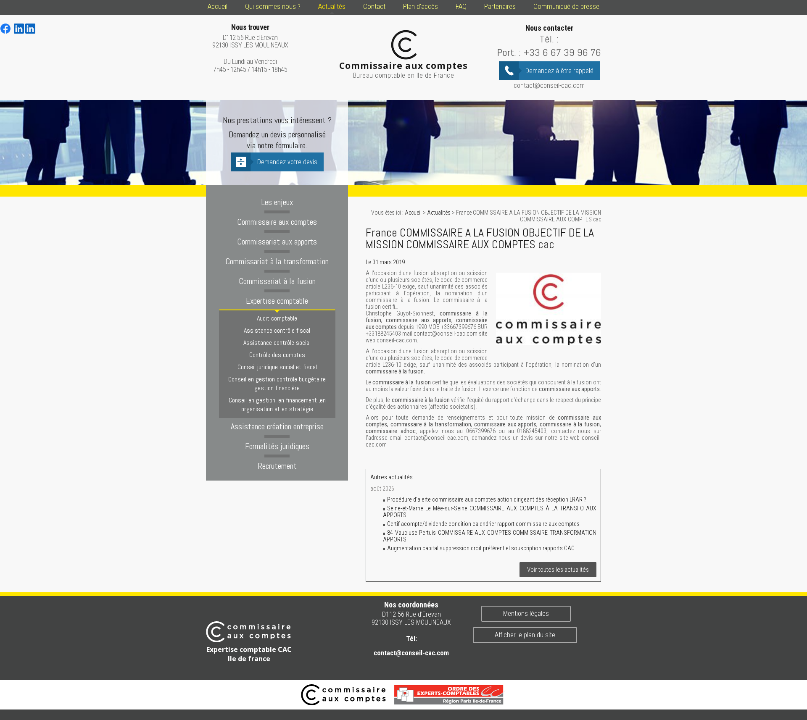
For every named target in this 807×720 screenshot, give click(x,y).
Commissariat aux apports (277, 241)
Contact (374, 6)
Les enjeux (277, 202)
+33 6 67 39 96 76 (562, 52)
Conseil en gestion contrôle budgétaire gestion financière (277, 383)
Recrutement (277, 465)
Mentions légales (526, 614)
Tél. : (549, 38)
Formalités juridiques (277, 446)
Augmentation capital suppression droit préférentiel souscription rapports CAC (481, 548)
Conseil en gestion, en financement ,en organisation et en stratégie (277, 404)
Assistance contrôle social (277, 342)
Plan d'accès (420, 6)
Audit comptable (277, 318)
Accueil (217, 6)
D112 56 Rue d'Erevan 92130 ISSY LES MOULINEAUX (250, 36)
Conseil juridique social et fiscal (277, 367)
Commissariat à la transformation (277, 261)
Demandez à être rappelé (559, 71)
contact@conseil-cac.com (549, 85)
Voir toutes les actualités (558, 569)
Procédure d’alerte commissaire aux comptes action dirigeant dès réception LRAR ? (487, 499)
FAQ (461, 6)
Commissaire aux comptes (277, 221)
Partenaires (500, 6)
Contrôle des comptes (277, 354)
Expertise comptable (277, 300)
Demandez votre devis (287, 162)
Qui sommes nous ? (273, 6)
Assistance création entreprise (277, 426)
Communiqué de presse (566, 6)
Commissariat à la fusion (277, 281)
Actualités (331, 6)
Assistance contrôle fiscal (277, 330)
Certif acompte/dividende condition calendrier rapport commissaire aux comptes (483, 523)
